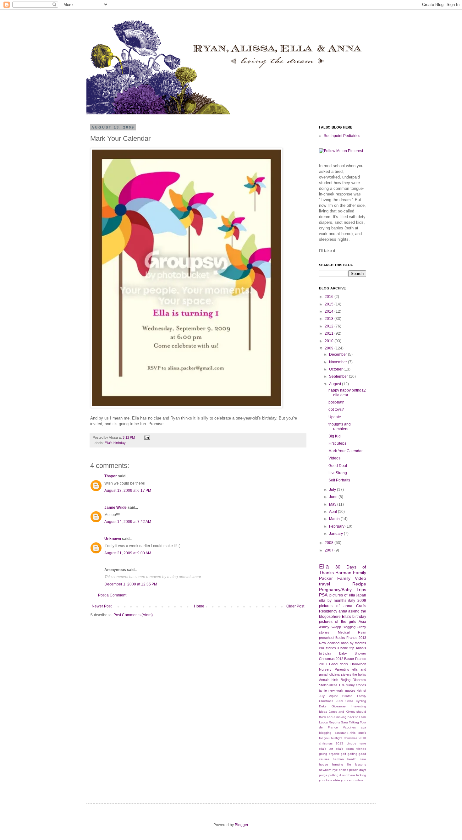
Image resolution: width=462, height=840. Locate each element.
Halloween (358, 664)
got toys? (336, 409)
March (335, 519)
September (339, 376)
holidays (333, 674)
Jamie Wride (115, 507)
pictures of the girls (337, 621)
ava (363, 727)
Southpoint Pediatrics (342, 136)
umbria (358, 780)
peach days (357, 769)
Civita (349, 701)
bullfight (336, 738)
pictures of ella (342, 595)
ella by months (332, 600)
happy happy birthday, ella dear (347, 392)
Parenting (342, 669)
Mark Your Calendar (345, 451)
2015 (329, 304)
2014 (329, 311)
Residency (328, 611)
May (333, 504)
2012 (329, 326)
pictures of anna (335, 606)
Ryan (362, 632)
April (333, 511)
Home (199, 606)
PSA (323, 594)
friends (361, 748)
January (336, 533)
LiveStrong (337, 473)
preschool (326, 638)
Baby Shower (352, 653)
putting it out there (341, 775)
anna (342, 611)
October (336, 369)
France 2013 (356, 638)
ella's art (326, 748)
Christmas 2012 (331, 659)
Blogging (349, 627)
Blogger (241, 825)
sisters (346, 674)
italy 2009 (357, 600)
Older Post (295, 606)
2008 (329, 543)
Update (334, 417)
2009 (329, 348)
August (335, 384)
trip (351, 648)
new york (335, 690)
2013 (329, 318)
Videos (334, 458)
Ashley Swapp (330, 627)
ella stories (327, 648)
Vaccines (349, 727)
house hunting (331, 764)
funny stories (356, 685)
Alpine (333, 696)
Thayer (110, 476)
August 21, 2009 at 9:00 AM (127, 553)
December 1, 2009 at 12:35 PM (130, 584)
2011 (329, 333)
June (333, 497)
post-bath (336, 402)
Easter (349, 659)
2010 (329, 341)
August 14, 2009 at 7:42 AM (127, 521)
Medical (343, 632)
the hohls (359, 674)
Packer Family (334, 578)
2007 (329, 550)
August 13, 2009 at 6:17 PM (127, 490)
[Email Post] (146, 437)
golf (343, 753)
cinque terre (356, 743)
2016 (329, 296)
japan (361, 595)
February (337, 526)
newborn (325, 769)
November (338, 362)
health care (356, 759)
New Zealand (329, 643)
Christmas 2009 (331, 701)
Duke (323, 706)
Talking (354, 722)
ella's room (345, 748)
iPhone (343, 648)
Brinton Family (354, 696)
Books (340, 638)
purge (323, 775)
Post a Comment (112, 595)
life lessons (356, 764)
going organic (329, 753)
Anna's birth (328, 680)
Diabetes (359, 680)
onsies (343, 769)
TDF (341, 685)
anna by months (353, 643)
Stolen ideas (328, 685)
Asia (362, 621)
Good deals (338, 664)
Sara (344, 722)
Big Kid (334, 436)
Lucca (323, 722)
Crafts (361, 606)
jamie (323, 690)
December (338, 354)
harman (338, 759)
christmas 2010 (355, 738)
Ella (324, 566)
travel (324, 583)
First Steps (337, 443)
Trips (361, 589)
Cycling (361, 701)
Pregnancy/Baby (335, 589)
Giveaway (339, 706)
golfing (352, 753)
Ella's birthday (115, 443)
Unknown (112, 538)
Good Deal (337, 466)
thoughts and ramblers (339, 426)
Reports (334, 722)
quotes (350, 690)
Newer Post (102, 606)
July (333, 489)
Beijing (345, 680)
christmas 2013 (331, 743)
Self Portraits (339, 480)
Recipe (359, 583)
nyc (335, 769)
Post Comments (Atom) (133, 615)
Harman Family (350, 572)
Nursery (325, 669)
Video (360, 578)
